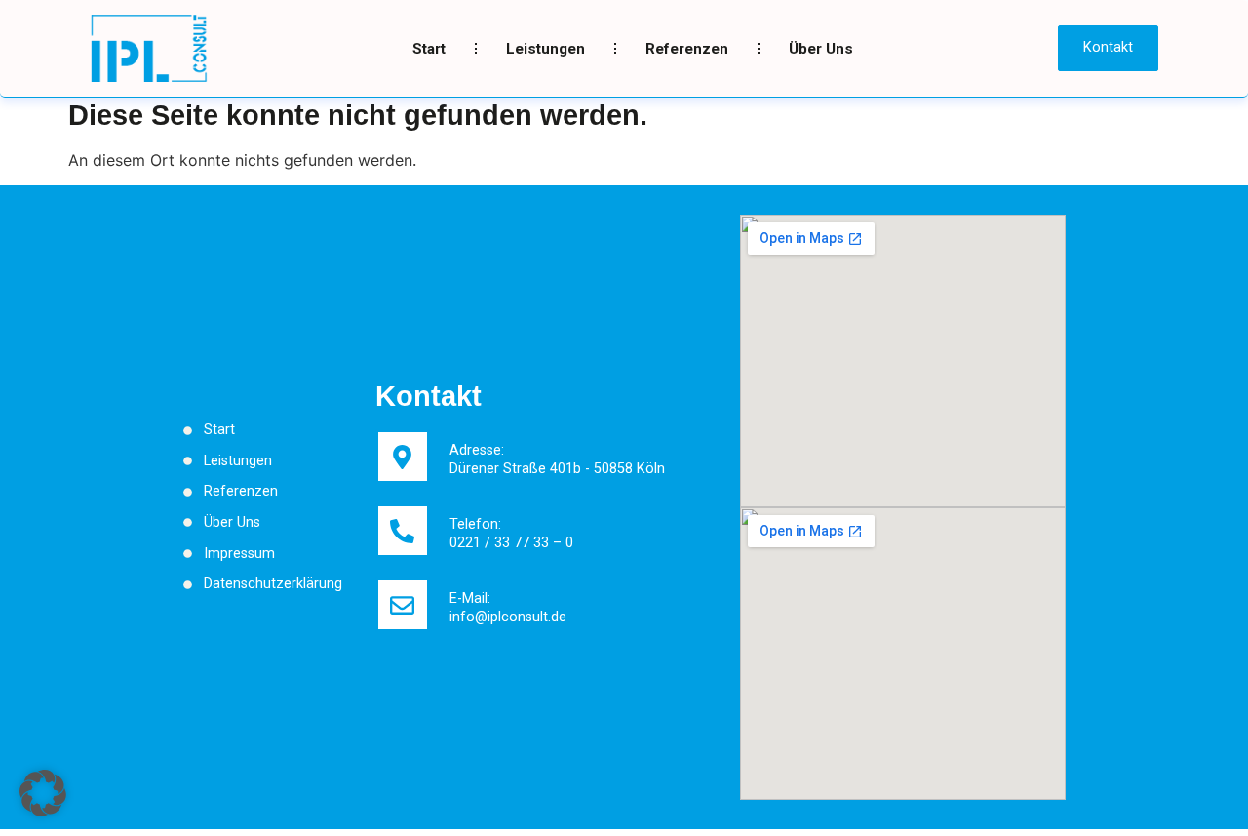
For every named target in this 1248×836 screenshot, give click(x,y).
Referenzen (686, 49)
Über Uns (821, 49)
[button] (43, 793)
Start (429, 49)
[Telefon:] (402, 530)
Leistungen (545, 49)
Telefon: (475, 524)
